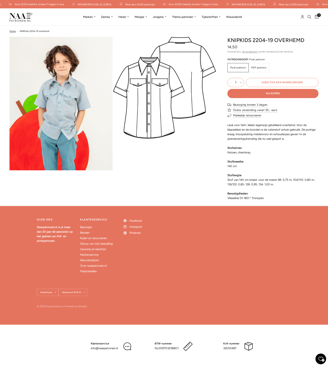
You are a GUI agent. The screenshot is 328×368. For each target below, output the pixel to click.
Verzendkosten (250, 51)
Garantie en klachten (93, 249)
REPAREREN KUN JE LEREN (91, 4)
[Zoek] (309, 16)
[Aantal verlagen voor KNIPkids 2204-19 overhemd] (230, 82)
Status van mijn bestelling (96, 243)
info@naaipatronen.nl (104, 348)
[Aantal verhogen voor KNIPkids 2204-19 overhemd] (241, 82)
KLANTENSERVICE (93, 219)
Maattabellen (88, 271)
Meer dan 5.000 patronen (137, 4)
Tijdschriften (210, 17)
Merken (88, 17)
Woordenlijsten (89, 260)
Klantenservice (89, 254)
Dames (105, 17)
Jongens (158, 17)
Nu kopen (273, 93)
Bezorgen (86, 227)
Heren (122, 17)
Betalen (85, 232)
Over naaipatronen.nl (93, 265)
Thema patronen (182, 17)
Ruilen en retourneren (93, 238)
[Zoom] (104, 44)
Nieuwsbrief (234, 17)
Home (12, 31)
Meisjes (139, 17)
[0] (316, 16)
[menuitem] (89, 17)
